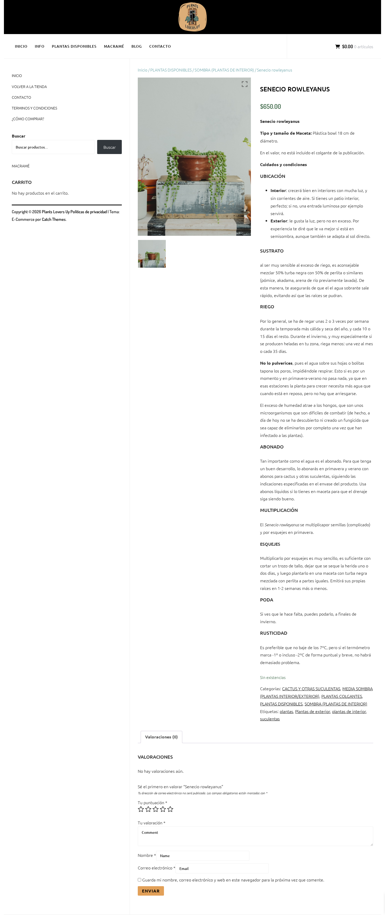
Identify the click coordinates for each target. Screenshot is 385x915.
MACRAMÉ (114, 46)
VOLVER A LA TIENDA (29, 86)
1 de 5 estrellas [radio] (141, 809)
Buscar (18, 136)
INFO (40, 46)
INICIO (21, 46)
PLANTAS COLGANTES (341, 696)
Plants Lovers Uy (56, 211)
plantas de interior (349, 711)
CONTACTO (160, 46)
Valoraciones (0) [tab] (161, 736)
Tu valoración (152, 822)
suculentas (270, 718)
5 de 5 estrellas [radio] (170, 809)
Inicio (142, 70)
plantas (286, 711)
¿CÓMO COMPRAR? (28, 118)
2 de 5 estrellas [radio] (148, 809)
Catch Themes (54, 219)
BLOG (136, 46)
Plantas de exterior (312, 711)
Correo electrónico (156, 867)
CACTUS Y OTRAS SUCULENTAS (311, 688)
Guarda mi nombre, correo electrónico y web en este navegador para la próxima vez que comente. (233, 880)
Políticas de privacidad (88, 211)
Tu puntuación (152, 802)
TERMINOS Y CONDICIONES (34, 108)
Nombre (147, 855)
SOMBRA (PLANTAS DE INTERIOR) (224, 70)
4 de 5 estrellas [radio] (163, 809)
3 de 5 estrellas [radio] (155, 809)
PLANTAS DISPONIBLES (74, 46)
